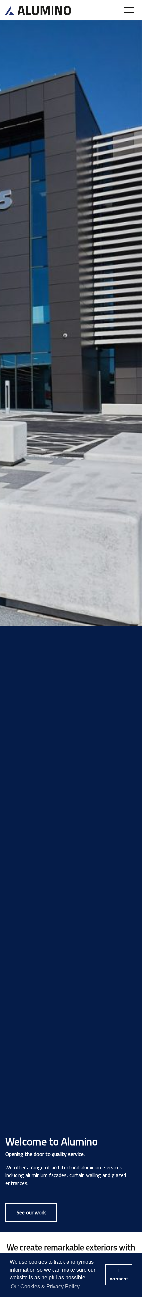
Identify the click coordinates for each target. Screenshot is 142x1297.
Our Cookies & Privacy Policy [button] (45, 1286)
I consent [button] (119, 1274)
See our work (31, 1212)
